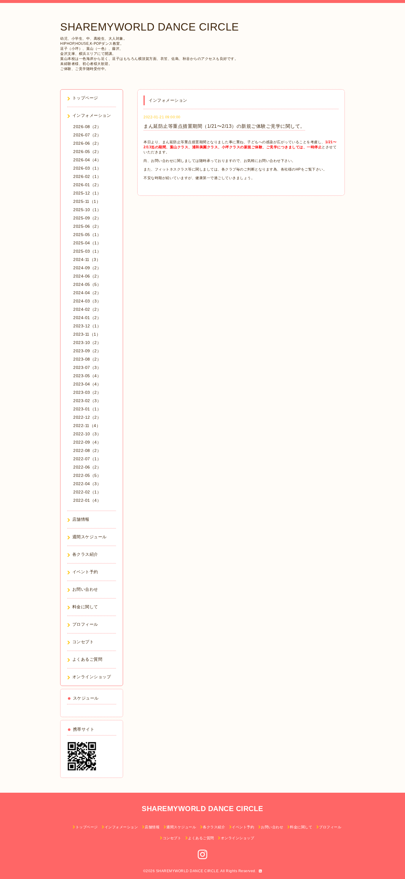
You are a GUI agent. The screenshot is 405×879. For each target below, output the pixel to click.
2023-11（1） (87, 334)
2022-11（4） (87, 425)
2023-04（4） (87, 384)
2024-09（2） (87, 267)
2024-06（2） (87, 276)
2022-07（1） (87, 458)
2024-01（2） (87, 317)
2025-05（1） (87, 234)
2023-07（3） (87, 367)
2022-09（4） (87, 442)
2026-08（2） (87, 126)
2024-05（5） (87, 284)
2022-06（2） (87, 467)
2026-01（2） (87, 184)
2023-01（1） (87, 409)
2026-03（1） (87, 168)
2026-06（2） (87, 143)
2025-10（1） (87, 209)
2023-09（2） (87, 350)
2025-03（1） (87, 251)
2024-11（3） (87, 259)
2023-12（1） (87, 326)
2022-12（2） (87, 417)
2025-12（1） (87, 193)
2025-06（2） (87, 226)
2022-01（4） (87, 500)
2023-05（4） (87, 375)
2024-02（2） (87, 309)
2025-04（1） (87, 243)
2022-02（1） (87, 492)
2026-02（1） (87, 176)
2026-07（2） (87, 135)
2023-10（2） (87, 342)
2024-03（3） (87, 301)
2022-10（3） (87, 433)
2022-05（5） (87, 475)
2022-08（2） (87, 450)
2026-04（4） (87, 159)
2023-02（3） (87, 400)
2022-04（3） (87, 483)
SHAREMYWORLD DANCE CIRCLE (149, 27)
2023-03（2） (87, 392)
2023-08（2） (87, 359)
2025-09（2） (87, 218)
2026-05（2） (87, 151)
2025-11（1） (87, 201)
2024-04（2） (87, 292)
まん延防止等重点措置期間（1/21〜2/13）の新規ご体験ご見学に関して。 (224, 126)
